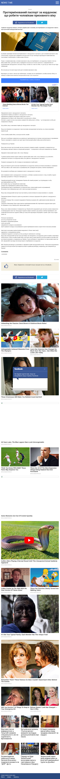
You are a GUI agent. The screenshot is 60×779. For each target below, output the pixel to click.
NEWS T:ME (6, 2)
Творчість (16, 777)
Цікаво (9, 777)
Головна (30, 9)
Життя (3, 777)
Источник (56, 259)
